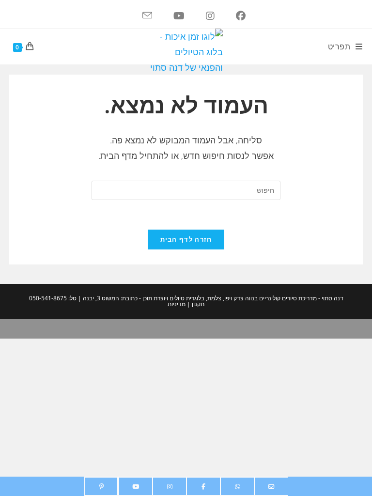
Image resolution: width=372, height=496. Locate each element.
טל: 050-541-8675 (53, 298)
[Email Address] (271, 486)
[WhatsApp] (237, 486)
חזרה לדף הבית (186, 239)
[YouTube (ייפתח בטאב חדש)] (171, 16)
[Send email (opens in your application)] (139, 16)
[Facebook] (203, 486)
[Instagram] (169, 486)
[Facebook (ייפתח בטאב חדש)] (232, 16)
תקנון (197, 304)
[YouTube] (135, 486)
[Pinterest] (101, 486)
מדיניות (177, 304)
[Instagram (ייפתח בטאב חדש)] (202, 16)
